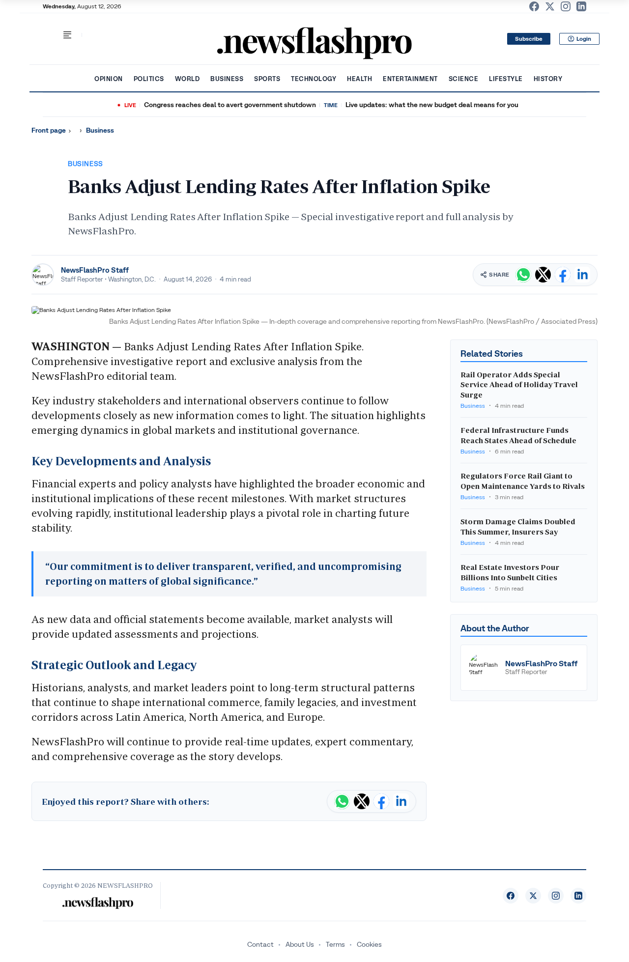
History (548, 79)
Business (226, 79)
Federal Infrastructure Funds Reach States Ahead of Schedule (518, 435)
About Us (300, 944)
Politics (149, 79)
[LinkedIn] (581, 6)
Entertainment (410, 79)
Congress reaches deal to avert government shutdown (230, 105)
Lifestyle (506, 79)
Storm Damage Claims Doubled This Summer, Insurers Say (517, 527)
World (187, 79)
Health (359, 79)
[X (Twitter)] (550, 6)
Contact (260, 944)
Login (583, 39)
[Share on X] (543, 275)
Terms (335, 944)
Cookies (369, 944)
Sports (267, 79)
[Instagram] (566, 6)
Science (464, 79)
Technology (313, 79)
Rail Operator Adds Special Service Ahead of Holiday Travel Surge (519, 385)
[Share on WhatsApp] (523, 275)
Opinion (108, 79)
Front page (48, 130)
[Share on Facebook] (563, 275)
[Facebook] (534, 6)
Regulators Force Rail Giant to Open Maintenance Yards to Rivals (522, 481)
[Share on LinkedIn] (582, 275)
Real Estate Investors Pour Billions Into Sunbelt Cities (509, 573)
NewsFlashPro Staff (95, 270)
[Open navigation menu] (67, 35)
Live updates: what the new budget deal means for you (431, 105)
